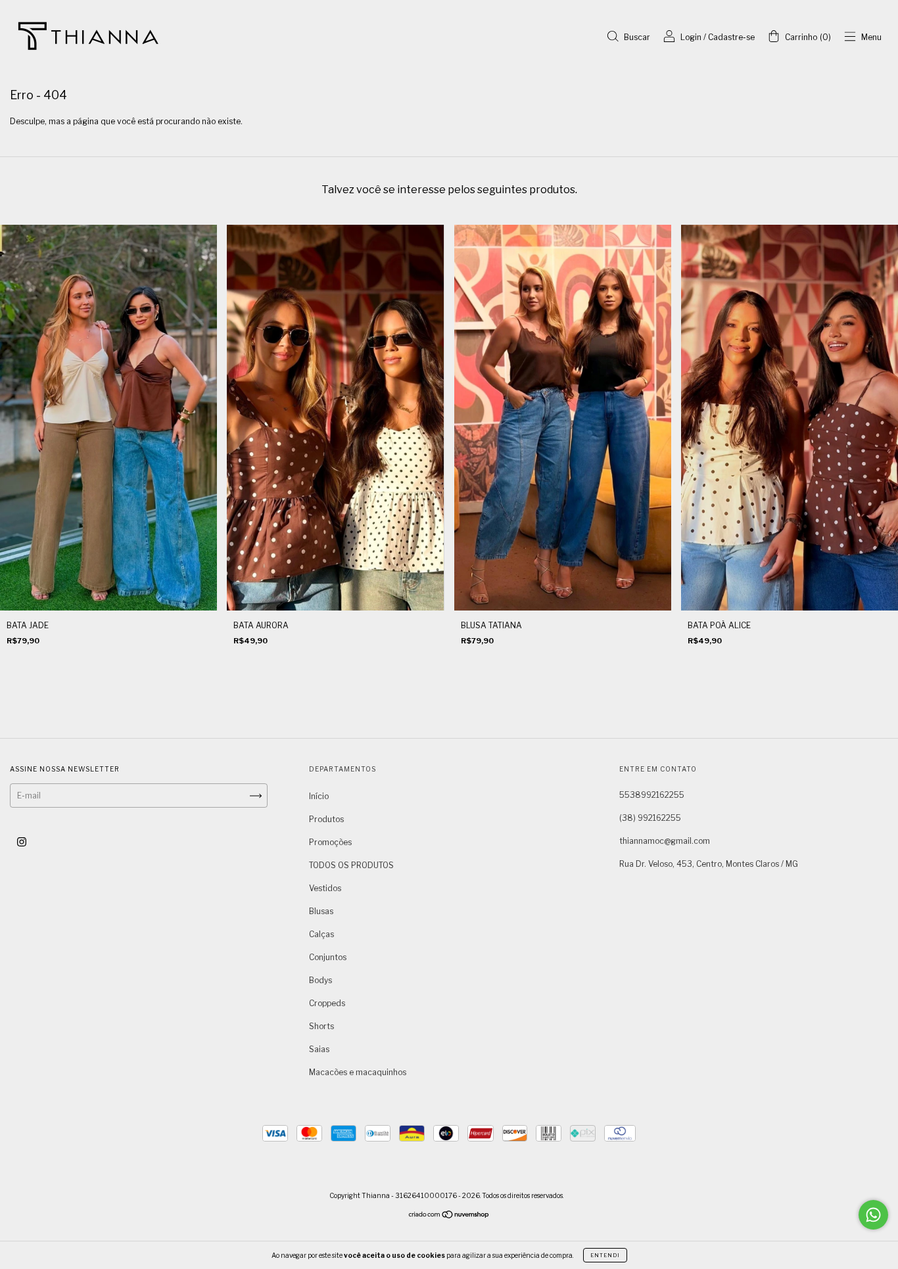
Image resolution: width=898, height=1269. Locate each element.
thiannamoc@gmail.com (664, 841)
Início (319, 796)
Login (690, 37)
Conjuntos (327, 957)
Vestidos (325, 888)
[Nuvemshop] (449, 1216)
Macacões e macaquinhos (357, 1072)
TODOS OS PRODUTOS (351, 865)
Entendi (605, 1255)
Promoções (330, 842)
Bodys (320, 980)
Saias (319, 1049)
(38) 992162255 (650, 818)
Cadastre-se (731, 37)
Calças (321, 934)
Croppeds (327, 1003)
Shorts (321, 1026)
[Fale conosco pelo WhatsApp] (873, 1215)
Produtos (326, 819)
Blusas (321, 911)
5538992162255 (651, 795)
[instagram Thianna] (22, 842)
